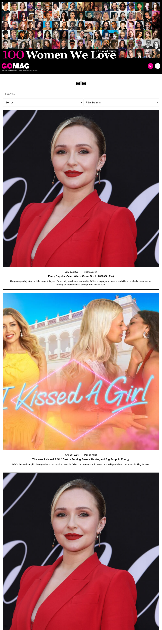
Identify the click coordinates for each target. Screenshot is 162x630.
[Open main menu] (157, 66)
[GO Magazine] (61, 66)
